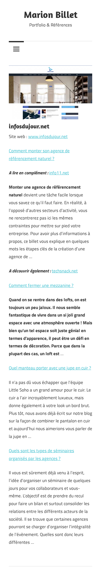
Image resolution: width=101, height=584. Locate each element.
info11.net (59, 172)
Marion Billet (50, 14)
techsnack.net (65, 270)
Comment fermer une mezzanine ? (41, 285)
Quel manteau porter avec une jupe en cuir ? (50, 368)
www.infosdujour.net (48, 136)
